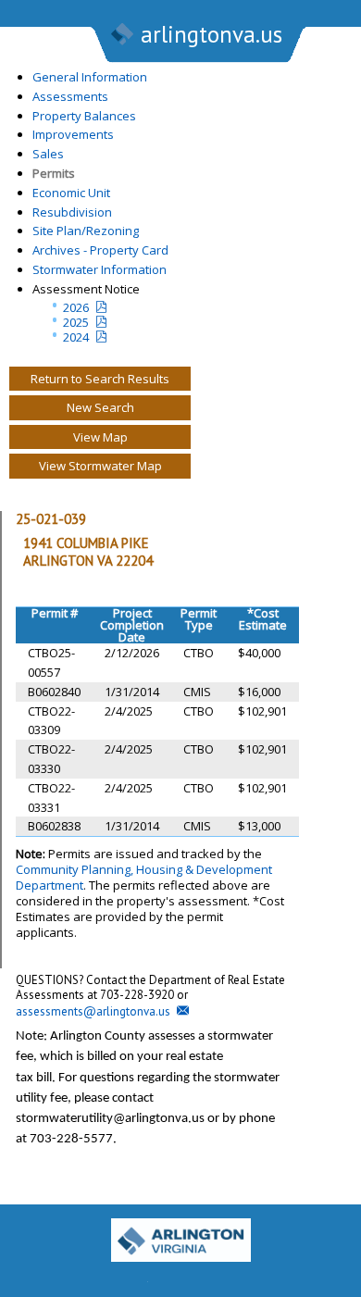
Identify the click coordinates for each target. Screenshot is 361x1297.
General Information (89, 77)
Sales (48, 153)
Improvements (73, 134)
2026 (76, 307)
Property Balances (84, 115)
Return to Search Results (100, 378)
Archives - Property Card (100, 250)
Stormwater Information (99, 269)
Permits (53, 173)
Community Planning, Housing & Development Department (144, 877)
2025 (76, 322)
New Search (100, 407)
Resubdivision (72, 212)
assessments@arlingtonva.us (93, 1011)
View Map (100, 437)
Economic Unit (71, 192)
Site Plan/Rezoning (85, 230)
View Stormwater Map (100, 465)
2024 (76, 337)
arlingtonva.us (211, 34)
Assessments (70, 96)
